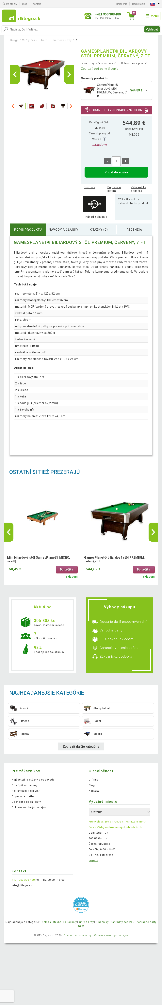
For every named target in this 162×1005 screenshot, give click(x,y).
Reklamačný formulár (26, 790)
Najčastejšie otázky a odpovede (33, 779)
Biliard (43, 40)
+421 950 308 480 (23, 879)
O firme (93, 779)
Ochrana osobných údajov (29, 807)
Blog (24, 3)
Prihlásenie (121, 3)
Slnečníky (102, 921)
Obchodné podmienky (26, 801)
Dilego (14, 40)
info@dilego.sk (22, 885)
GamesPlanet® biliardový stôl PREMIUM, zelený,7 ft (114, 559)
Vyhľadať (152, 29)
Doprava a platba (114, 189)
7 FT (78, 40)
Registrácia (138, 3)
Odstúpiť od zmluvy (25, 785)
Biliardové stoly (61, 40)
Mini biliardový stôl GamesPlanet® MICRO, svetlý (38, 559)
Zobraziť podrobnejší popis (99, 68)
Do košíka (66, 569)
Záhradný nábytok (123, 921)
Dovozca (89, 187)
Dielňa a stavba (51, 921)
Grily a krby (86, 921)
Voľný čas (28, 40)
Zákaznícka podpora (138, 189)
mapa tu (93, 860)
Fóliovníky (70, 921)
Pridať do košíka (116, 172)
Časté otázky (10, 3)
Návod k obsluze (96, 216)
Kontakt (37, 3)
